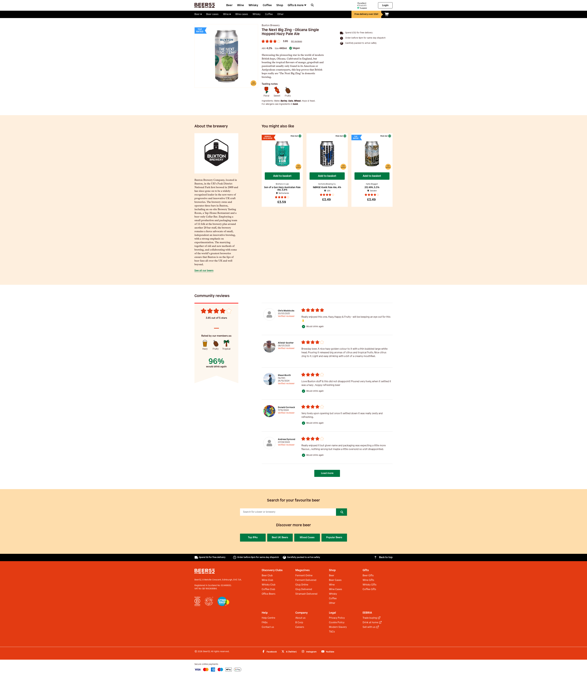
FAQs (265, 622)
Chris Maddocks (286, 311)
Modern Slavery (338, 627)
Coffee (267, 5)
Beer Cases (335, 580)
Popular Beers (334, 537)
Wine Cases (335, 589)
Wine (240, 5)
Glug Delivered (303, 589)
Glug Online (301, 584)
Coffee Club (268, 589)
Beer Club (267, 575)
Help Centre (268, 618)
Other (332, 603)
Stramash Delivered (306, 594)
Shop (279, 5)
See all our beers (203, 270)
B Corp (299, 622)
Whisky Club (268, 584)
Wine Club (267, 580)
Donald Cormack (286, 407)
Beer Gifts (368, 575)
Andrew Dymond (286, 439)
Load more (327, 473)
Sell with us (369, 627)
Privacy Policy (337, 618)
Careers (299, 627)
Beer (229, 5)
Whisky (253, 5)
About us (300, 618)
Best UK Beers (280, 537)
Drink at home (371, 622)
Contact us (268, 627)
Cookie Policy (336, 622)
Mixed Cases (307, 537)
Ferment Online (303, 575)
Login (385, 5)
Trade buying (370, 618)
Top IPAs (253, 537)
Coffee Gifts (369, 589)
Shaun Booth (284, 375)
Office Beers (268, 594)
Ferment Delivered (305, 580)
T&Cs (332, 631)
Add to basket (282, 176)
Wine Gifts (368, 580)
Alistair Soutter (286, 343)
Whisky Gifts (369, 584)
